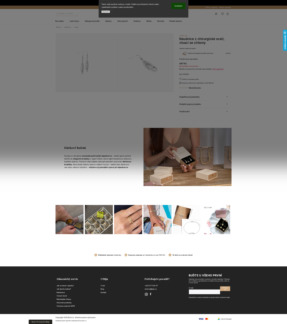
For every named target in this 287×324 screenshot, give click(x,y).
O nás (103, 286)
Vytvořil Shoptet (226, 319)
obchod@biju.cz (151, 289)
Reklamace (61, 292)
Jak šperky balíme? (64, 289)
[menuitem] (61, 21)
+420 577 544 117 (151, 286)
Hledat (57, 13)
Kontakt (103, 292)
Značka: (183, 35)
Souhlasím (178, 6)
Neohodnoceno (195, 88)
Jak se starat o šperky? (65, 286)
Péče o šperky (211, 7)
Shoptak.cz (83, 321)
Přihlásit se (225, 288)
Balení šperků (225, 7)
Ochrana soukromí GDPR (66, 306)
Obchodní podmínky (64, 303)
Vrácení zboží (62, 296)
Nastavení (105, 12)
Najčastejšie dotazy (64, 299)
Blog (102, 289)
